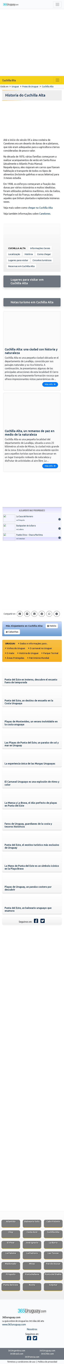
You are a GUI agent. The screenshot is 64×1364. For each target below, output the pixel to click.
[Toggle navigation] (57, 4)
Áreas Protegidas (15, 658)
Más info (49, 384)
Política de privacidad (47, 1362)
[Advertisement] (32, 42)
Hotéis (52, 626)
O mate (10, 653)
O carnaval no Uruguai (41, 648)
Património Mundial (39, 658)
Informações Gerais (40, 248)
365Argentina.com (16, 1350)
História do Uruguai (28, 653)
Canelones (44, 213)
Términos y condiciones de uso (21, 1362)
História (29, 254)
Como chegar (44, 254)
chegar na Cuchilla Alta (40, 207)
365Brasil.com (16, 1354)
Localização (14, 254)
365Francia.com (32, 1357)
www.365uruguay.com (14, 1324)
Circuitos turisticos (42, 260)
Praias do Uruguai (30, 86)
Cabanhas (13, 631)
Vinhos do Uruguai (16, 648)
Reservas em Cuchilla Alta (21, 266)
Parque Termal (50, 653)
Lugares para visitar (18, 260)
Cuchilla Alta (9, 80)
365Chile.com (47, 1354)
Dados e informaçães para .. (34, 643)
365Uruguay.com (47, 1350)
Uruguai (15, 86)
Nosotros (32, 1329)
